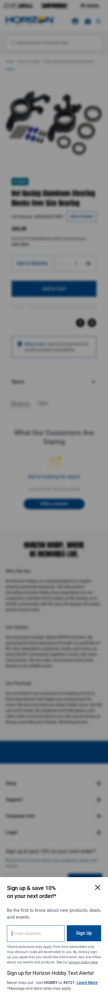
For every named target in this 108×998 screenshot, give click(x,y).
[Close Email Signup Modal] (97, 887)
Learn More (87, 982)
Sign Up (84, 933)
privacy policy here (83, 962)
